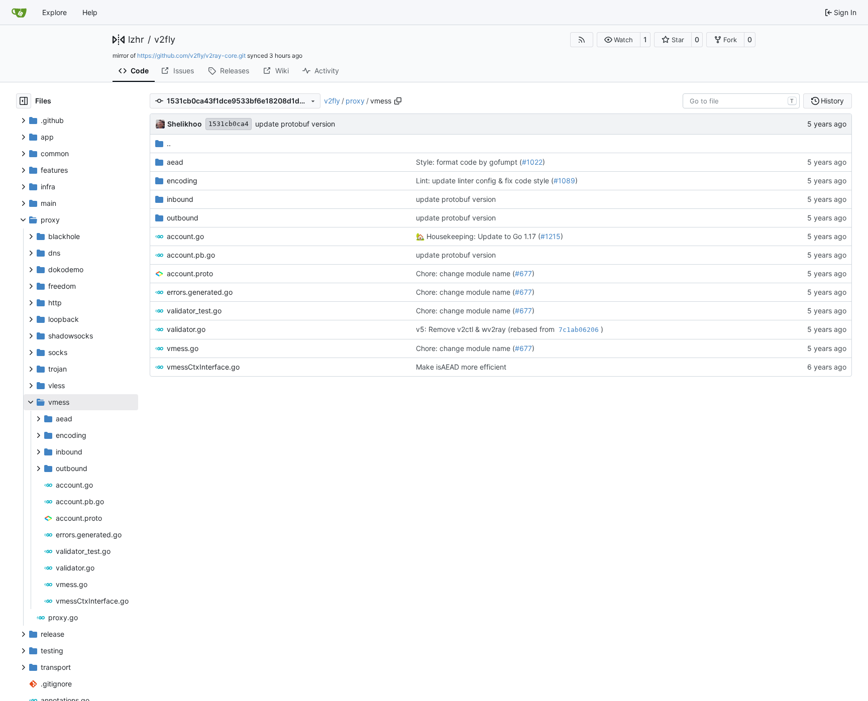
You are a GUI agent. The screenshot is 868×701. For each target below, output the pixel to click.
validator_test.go (194, 310)
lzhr (136, 40)
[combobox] (741, 100)
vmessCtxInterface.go (203, 367)
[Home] (19, 13)
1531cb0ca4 (228, 124)
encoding (182, 180)
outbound (182, 217)
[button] (618, 39)
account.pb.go (191, 255)
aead (175, 162)
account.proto (190, 273)
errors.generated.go (200, 292)
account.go (185, 236)
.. (169, 143)
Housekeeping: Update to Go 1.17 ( (482, 236)
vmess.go (182, 348)
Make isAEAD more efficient (461, 367)
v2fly (164, 40)
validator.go (186, 329)
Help (89, 12)
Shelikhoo (184, 124)
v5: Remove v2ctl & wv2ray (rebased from (486, 329)
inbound (180, 199)
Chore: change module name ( (465, 273)
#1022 (532, 162)
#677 (523, 273)
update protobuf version (295, 124)
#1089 (564, 180)
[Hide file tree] (23, 100)
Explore (54, 12)
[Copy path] (397, 100)
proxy (355, 100)
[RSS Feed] (581, 39)
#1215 (550, 236)
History (832, 100)
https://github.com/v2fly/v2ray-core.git (191, 55)
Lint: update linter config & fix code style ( (485, 180)
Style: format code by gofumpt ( (469, 162)
